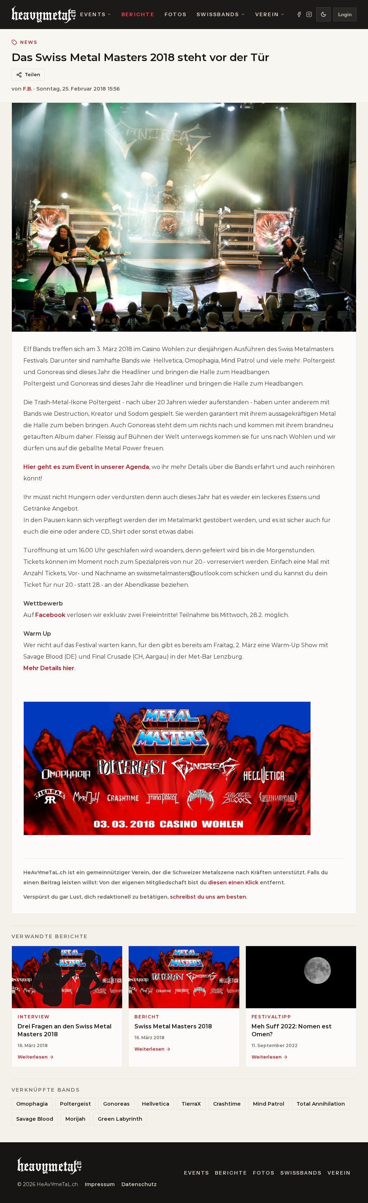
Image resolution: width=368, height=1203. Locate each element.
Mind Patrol (268, 1104)
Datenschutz (139, 1184)
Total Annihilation (320, 1104)
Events (93, 14)
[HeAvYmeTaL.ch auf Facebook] (299, 14)
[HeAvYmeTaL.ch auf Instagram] (309, 14)
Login (345, 14)
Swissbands (218, 14)
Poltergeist (75, 1104)
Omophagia (32, 1104)
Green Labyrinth (120, 1119)
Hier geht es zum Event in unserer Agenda (86, 467)
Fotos (176, 14)
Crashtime (227, 1104)
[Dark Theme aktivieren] (323, 14)
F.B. (27, 89)
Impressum (100, 1184)
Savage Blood (34, 1119)
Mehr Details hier (48, 668)
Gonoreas (116, 1104)
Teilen (32, 74)
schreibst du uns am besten (208, 897)
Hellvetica (155, 1104)
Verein (267, 14)
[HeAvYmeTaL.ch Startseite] (44, 14)
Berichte (138, 14)
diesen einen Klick (233, 882)
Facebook (50, 615)
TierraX (191, 1104)
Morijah (75, 1119)
